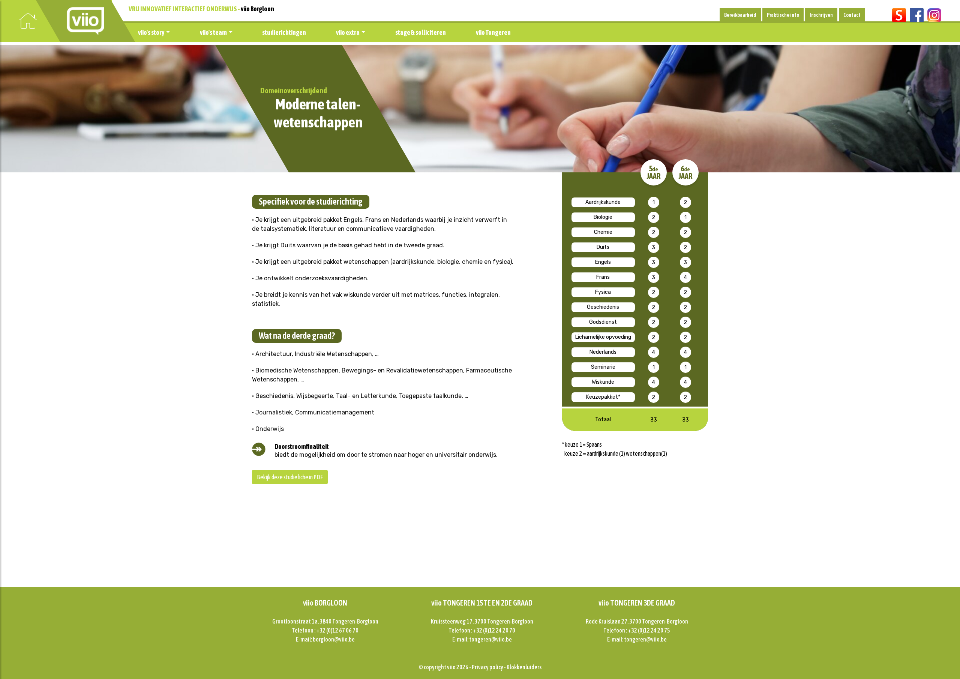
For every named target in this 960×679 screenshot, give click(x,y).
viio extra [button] (348, 32)
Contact (852, 15)
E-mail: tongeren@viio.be (482, 639)
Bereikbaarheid (740, 15)
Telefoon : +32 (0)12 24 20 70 (481, 630)
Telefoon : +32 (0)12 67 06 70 (325, 630)
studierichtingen (284, 32)
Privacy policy (487, 667)
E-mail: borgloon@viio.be (325, 639)
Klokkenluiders (524, 667)
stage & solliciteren (420, 32)
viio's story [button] (151, 32)
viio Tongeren (493, 32)
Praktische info (783, 15)
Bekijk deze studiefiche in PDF (290, 477)
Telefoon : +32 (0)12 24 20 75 (636, 630)
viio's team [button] (213, 32)
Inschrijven (821, 15)
